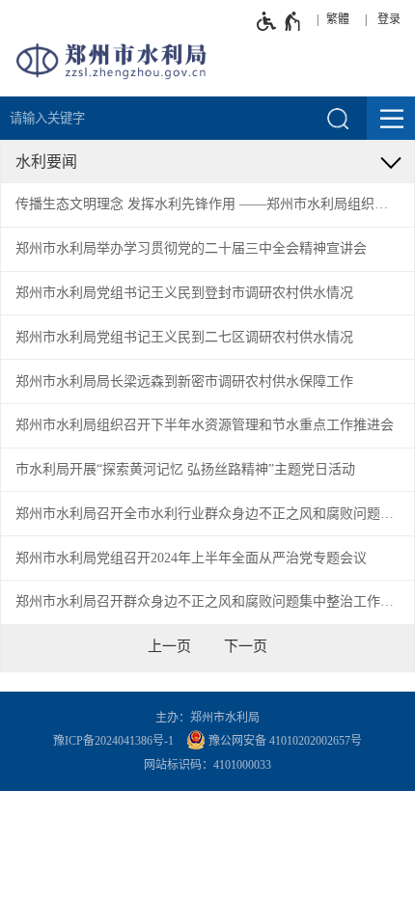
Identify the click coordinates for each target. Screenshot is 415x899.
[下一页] (245, 646)
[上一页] (169, 646)
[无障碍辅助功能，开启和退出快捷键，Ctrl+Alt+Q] (279, 21)
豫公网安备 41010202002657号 (284, 741)
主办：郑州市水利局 (207, 717)
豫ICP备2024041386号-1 (113, 741)
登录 (389, 19)
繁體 (337, 19)
